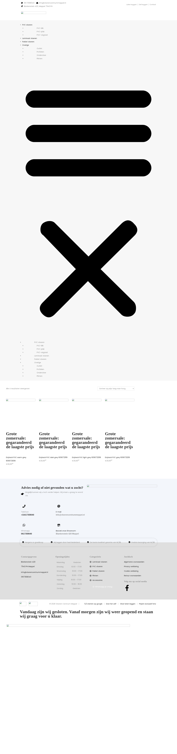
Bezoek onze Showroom (66, 531)
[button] (88, 200)
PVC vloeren (27, 25)
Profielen (40, 52)
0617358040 (26, 534)
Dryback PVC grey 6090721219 (117, 457)
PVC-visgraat (42, 35)
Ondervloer (41, 55)
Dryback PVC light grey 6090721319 (86, 457)
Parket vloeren (28, 41)
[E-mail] (59, 506)
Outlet (39, 48)
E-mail (58, 512)
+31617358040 (27, 515)
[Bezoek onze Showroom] (59, 525)
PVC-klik (40, 28)
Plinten (39, 58)
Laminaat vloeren (29, 38)
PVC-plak (40, 31)
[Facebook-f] (127, 588)
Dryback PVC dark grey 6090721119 (53, 457)
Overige (25, 45)
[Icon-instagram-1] (135, 588)
